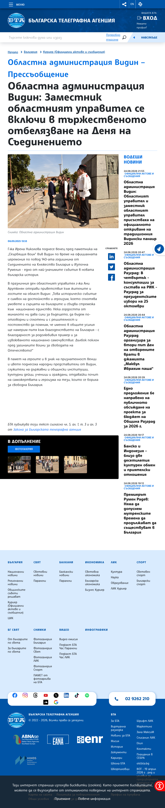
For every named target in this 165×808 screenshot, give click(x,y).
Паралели (40, 581)
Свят (37, 562)
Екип (140, 743)
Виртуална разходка (118, 728)
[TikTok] (78, 695)
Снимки (40, 630)
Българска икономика (92, 582)
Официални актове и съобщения (139, 175)
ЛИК (114, 562)
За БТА (115, 721)
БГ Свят (13, 630)
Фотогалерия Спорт (43, 668)
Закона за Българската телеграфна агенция (47, 429)
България (30, 52)
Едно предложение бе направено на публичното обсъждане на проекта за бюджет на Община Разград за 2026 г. (139, 407)
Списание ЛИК (146, 737)
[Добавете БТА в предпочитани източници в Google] (57, 702)
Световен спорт (143, 573)
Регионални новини (15, 582)
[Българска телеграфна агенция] (16, 720)
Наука (115, 577)
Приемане (62, 798)
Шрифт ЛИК (145, 721)
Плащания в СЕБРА (145, 756)
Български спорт (143, 582)
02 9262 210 (137, 698)
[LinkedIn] (67, 695)
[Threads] (36, 695)
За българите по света (17, 650)
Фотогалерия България (43, 641)
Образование (119, 583)
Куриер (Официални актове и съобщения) (74, 52)
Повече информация (94, 798)
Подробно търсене (113, 37)
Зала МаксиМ (145, 732)
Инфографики (96, 630)
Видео (64, 630)
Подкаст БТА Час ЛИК (68, 655)
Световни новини (40, 573)
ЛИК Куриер (119, 588)
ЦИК (10, 618)
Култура (116, 572)
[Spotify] (88, 695)
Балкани (66, 562)
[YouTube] (47, 695)
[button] (124, 4)
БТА (113, 714)
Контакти (144, 749)
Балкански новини (66, 573)
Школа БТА (118, 763)
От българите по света (18, 641)
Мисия (115, 741)
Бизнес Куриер (94, 590)
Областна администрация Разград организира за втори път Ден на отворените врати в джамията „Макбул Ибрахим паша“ (139, 347)
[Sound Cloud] (47, 702)
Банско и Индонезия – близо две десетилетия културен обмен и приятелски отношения (139, 460)
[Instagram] (26, 695)
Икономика (94, 562)
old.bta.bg (143, 763)
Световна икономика (92, 573)
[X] (57, 695)
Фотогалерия (24, 449)
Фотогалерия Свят (43, 650)
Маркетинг (144, 726)
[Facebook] (16, 695)
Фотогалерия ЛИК (43, 659)
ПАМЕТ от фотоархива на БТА (42, 679)
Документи (119, 752)
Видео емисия (68, 639)
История (117, 746)
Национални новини (16, 573)
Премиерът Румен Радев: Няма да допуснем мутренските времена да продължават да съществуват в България (140, 513)
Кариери (116, 758)
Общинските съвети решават (16, 593)
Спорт (141, 562)
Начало (13, 52)
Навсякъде (149, 37)
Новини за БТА (120, 735)
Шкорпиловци (120, 769)
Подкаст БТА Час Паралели (68, 646)
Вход (150, 18)
